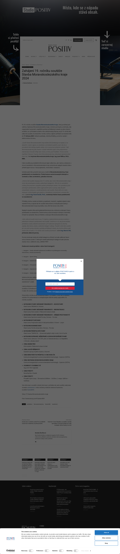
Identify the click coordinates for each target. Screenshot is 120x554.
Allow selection (106, 538)
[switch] (47, 550)
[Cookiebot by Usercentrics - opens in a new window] (10, 551)
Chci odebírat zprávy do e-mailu (60, 288)
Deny (106, 543)
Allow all (106, 532)
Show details (85, 550)
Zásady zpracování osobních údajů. (64, 291)
